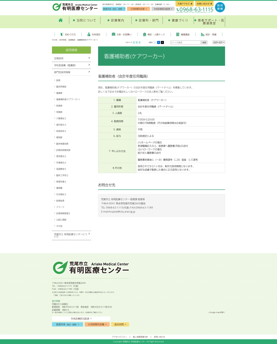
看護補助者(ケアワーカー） (68, 99)
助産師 (59, 105)
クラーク (60, 206)
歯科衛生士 (61, 124)
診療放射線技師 (63, 150)
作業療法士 (61, 162)
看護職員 (71, 39)
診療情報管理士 (63, 213)
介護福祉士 (61, 118)
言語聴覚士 (61, 168)
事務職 (59, 187)
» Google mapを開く (216, 312)
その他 (59, 226)
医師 (58, 80)
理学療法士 (61, 156)
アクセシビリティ (119, 336)
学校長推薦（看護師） (65, 65)
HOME (54, 39)
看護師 (59, 92)
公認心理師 (61, 219)
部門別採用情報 (62, 72)
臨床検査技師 (62, 143)
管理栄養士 (61, 181)
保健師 (59, 111)
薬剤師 (59, 137)
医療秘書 (60, 200)
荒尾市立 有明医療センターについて (70, 235)
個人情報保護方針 (140, 336)
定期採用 (58, 58)
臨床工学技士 (62, 175)
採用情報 (62, 39)
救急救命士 (61, 130)
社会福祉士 (61, 194)
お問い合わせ (159, 336)
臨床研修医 (61, 86)
